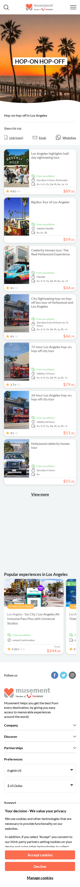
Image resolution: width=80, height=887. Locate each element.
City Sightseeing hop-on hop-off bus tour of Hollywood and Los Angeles (52, 302)
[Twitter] (63, 675)
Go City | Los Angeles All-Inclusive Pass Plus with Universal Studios (33, 618)
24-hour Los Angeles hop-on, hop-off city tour (51, 397)
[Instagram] (72, 675)
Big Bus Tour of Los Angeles (50, 202)
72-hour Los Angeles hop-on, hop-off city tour (51, 349)
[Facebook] (54, 675)
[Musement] (39, 7)
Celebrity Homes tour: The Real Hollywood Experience (50, 252)
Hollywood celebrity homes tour (50, 445)
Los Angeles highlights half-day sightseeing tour (50, 155)
